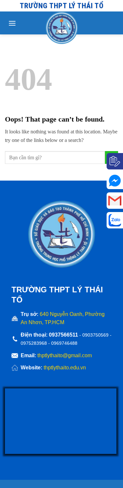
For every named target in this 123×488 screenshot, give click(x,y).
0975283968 (34, 343)
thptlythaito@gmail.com (64, 355)
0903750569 (95, 335)
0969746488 (64, 343)
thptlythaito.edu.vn (65, 367)
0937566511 (64, 335)
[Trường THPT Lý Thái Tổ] (61, 27)
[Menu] (12, 23)
